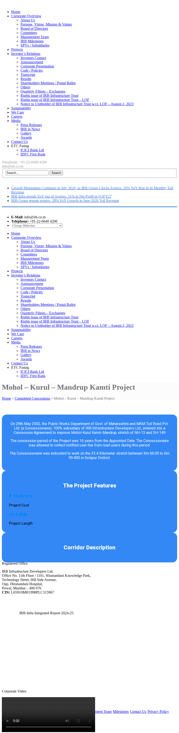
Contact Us (138, 711)
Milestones (121, 711)
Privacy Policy (158, 711)
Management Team (97, 711)
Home (6, 398)
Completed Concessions (32, 398)
